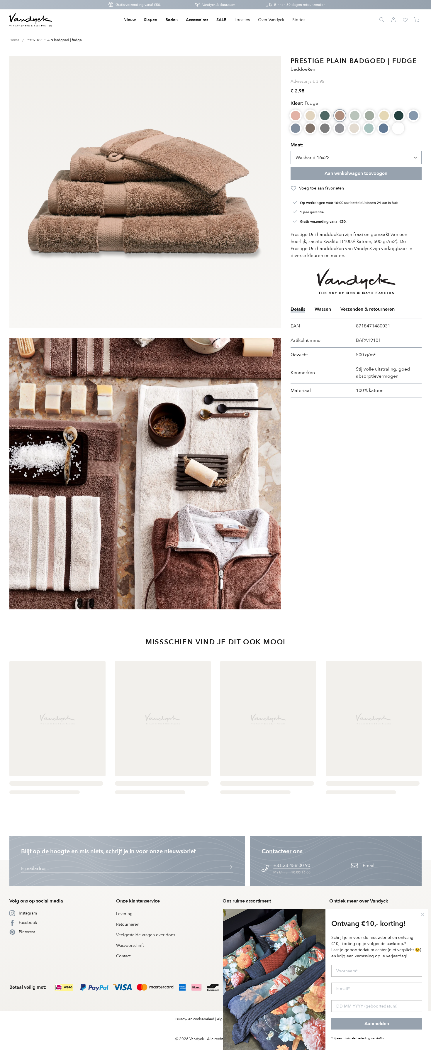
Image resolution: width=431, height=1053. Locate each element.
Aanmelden (376, 1023)
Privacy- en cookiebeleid (194, 1019)
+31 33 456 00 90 (291, 865)
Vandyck (196, 1039)
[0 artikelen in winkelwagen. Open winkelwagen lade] (417, 20)
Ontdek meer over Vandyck (358, 901)
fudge (304, 103)
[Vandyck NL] (30, 20)
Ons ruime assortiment (247, 901)
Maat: (297, 145)
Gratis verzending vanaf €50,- (139, 4)
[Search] (381, 20)
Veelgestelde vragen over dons (145, 935)
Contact (123, 956)
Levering (124, 914)
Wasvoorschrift (130, 945)
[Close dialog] (423, 914)
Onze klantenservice (138, 901)
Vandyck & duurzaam (218, 4)
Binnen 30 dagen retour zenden (299, 4)
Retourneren (127, 924)
